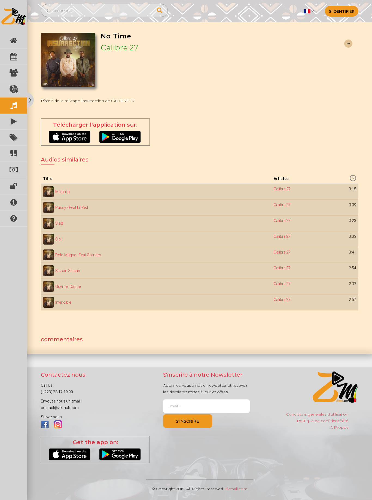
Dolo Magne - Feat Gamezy (78, 255)
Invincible (63, 302)
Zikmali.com (236, 488)
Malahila (62, 192)
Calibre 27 (119, 47)
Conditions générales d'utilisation (317, 414)
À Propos (339, 427)
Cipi (58, 239)
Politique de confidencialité (322, 420)
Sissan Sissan (67, 271)
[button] (309, 10)
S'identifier (342, 11)
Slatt (59, 223)
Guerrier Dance (68, 286)
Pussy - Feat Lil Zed (71, 207)
